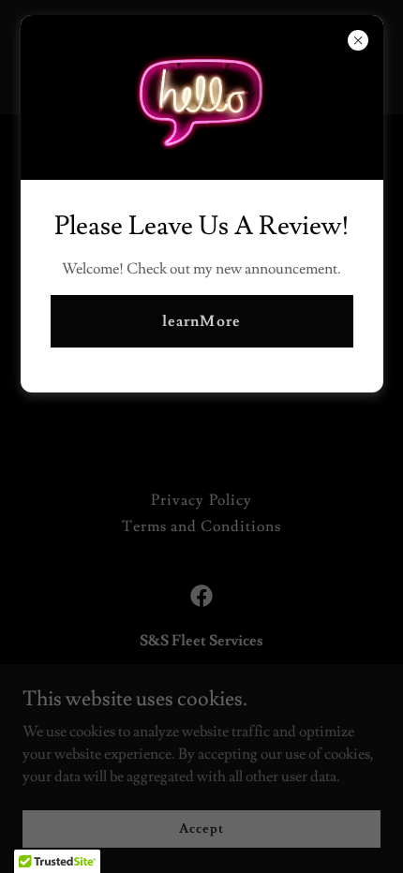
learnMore (201, 321)
